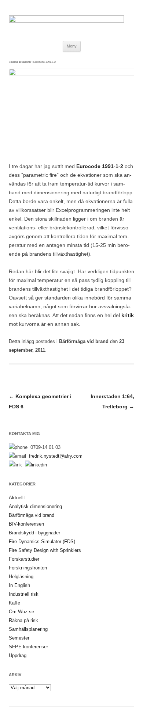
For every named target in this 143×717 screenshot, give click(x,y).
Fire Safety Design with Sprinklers (45, 550)
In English (19, 585)
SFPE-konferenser (28, 646)
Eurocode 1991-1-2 (99, 166)
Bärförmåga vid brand (84, 341)
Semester (19, 638)
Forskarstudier (24, 559)
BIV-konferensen (26, 524)
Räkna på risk (23, 620)
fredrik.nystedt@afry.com (55, 456)
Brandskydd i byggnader (34, 532)
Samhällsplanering (28, 629)
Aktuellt (17, 497)
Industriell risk (23, 594)
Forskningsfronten (28, 568)
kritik (127, 315)
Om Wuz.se (21, 611)
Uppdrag (17, 655)
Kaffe (14, 603)
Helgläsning (21, 576)
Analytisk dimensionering (35, 506)
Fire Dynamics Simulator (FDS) (42, 541)
